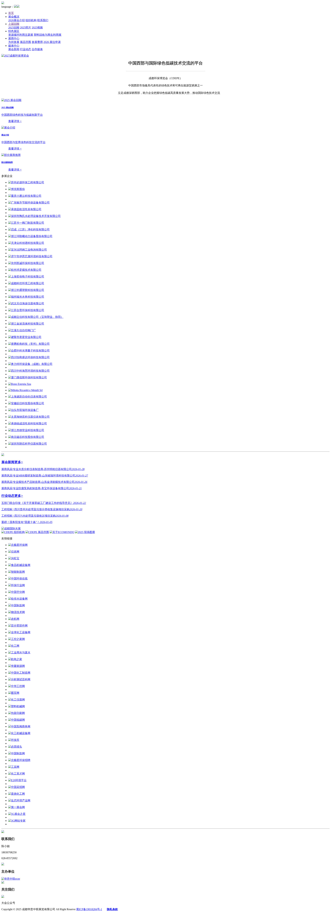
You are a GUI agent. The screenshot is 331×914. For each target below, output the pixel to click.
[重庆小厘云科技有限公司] (24, 195)
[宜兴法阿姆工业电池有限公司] (27, 249)
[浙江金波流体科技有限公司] (26, 323)
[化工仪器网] (16, 699)
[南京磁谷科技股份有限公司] (26, 436)
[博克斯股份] (16, 189)
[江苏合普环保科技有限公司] (26, 310)
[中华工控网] (16, 686)
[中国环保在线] (18, 578)
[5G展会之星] (17, 813)
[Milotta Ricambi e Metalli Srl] (25, 390)
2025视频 (37, 27)
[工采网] (13, 766)
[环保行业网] (16, 585)
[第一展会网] (16, 807)
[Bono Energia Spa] (19, 384)
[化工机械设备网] (19, 733)
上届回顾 (13, 23)
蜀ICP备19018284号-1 (89, 909)
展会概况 (13, 16)
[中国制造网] (16, 605)
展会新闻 (13, 49)
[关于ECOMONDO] (62, 532)
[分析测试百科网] (19, 679)
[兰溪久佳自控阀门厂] (22, 330)
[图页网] (13, 692)
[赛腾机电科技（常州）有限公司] (29, 343)
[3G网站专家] (17, 820)
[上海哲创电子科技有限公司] (26, 276)
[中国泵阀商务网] (19, 726)
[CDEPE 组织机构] (13, 532)
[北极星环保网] (18, 544)
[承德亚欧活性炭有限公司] (24, 209)
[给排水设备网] (18, 598)
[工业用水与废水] (19, 652)
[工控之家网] (16, 639)
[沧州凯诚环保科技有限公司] (26, 263)
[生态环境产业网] (19, 800)
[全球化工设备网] (19, 632)
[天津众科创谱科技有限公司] (26, 242)
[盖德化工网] (16, 793)
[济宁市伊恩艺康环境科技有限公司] (30, 256)
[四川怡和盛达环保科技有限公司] (29, 357)
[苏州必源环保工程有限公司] (26, 182)
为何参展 (13, 42)
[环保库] (13, 739)
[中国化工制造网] (19, 672)
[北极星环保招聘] (19, 760)
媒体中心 (13, 45)
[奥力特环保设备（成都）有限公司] (30, 363)
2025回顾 (13, 27)
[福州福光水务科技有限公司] (26, 296)
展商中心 (13, 38)
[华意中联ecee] (10, 878)
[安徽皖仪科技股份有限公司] (26, 403)
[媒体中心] (2, 455)
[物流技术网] (16, 612)
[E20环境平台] (17, 780)
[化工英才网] (16, 773)
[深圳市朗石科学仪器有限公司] (27, 443)
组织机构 (31, 20)
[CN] (15, 6)
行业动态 (25, 49)
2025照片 (25, 27)
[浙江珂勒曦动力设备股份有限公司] (30, 236)
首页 (11, 13)
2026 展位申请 (52, 42)
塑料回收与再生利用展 (47, 34)
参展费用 (37, 42)
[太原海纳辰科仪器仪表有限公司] (29, 416)
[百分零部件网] (18, 625)
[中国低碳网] (16, 719)
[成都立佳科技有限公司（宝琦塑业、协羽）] (35, 316)
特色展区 (13, 31)
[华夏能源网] (16, 665)
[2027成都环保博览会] (15, 55)
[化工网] (13, 645)
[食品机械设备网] (19, 565)
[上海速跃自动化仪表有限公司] (27, 396)
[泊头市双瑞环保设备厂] (23, 410)
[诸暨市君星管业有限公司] (24, 337)
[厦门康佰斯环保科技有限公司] (27, 377)
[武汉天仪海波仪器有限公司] (26, 303)
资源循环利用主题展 (20, 34)
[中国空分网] (16, 591)
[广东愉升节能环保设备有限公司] (29, 202)
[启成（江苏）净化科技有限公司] (29, 229)
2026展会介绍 (16, 20)
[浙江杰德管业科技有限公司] (26, 430)
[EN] (18, 6)
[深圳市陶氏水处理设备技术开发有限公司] (34, 216)
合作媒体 (37, 49)
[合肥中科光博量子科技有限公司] (29, 350)
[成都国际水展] (11, 528)
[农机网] (13, 618)
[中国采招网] (16, 787)
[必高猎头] (15, 746)
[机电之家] (15, 659)
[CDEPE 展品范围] (37, 532)
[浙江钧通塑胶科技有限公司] (26, 290)
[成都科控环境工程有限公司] (26, 283)
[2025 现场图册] (85, 532)
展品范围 (25, 42)
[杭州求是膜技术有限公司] (24, 269)
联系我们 (42, 20)
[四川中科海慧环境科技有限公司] (29, 370)
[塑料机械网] (16, 706)
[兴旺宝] (13, 558)
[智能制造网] (16, 571)
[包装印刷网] (16, 713)
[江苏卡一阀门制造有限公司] (26, 222)
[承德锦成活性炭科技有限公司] (27, 423)
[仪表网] (13, 551)
